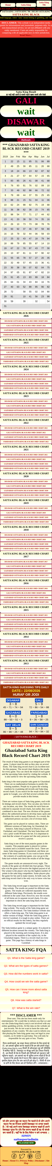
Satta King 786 (44, 3)
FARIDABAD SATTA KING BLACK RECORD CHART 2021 (26, 468)
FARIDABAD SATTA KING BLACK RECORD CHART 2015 (26, 629)
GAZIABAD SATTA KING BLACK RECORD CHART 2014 (26, 651)
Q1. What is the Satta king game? (26, 958)
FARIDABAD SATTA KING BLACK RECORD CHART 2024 (26, 388)
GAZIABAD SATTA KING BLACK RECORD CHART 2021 (26, 464)
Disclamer (40, 1161)
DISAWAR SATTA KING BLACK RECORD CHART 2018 (26, 535)
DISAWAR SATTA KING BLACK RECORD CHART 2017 (26, 562)
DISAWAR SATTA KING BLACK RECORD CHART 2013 (26, 669)
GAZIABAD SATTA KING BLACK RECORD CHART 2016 (26, 598)
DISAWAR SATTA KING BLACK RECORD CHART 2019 (26, 508)
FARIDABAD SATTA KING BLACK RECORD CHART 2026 (26, 335)
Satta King (26, 5)
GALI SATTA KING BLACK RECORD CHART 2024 (26, 379)
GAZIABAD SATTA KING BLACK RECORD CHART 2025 (26, 357)
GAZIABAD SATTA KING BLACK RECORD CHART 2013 (26, 678)
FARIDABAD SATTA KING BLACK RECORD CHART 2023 (26, 415)
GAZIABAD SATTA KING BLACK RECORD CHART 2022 (26, 437)
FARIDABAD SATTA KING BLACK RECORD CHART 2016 (26, 602)
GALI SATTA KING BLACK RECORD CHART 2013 (26, 673)
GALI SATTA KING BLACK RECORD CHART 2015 (26, 620)
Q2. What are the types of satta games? (26, 965)
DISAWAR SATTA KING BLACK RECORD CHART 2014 (26, 642)
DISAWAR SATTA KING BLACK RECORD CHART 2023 (26, 401)
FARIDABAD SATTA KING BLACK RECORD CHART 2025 (26, 361)
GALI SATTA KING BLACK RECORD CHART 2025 (26, 352)
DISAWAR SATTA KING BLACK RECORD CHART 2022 (26, 428)
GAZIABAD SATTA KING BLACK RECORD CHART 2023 (26, 410)
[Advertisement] (26, 64)
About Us (14, 1161)
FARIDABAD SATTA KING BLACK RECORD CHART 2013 (26, 682)
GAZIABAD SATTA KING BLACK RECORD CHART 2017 (26, 571)
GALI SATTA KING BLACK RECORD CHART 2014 (26, 647)
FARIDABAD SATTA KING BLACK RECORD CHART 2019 (26, 522)
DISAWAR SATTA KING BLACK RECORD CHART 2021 (26, 455)
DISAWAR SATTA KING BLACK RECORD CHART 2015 (26, 615)
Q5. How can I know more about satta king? (26, 991)
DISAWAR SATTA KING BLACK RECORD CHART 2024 (26, 375)
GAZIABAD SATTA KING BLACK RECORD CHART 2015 (26, 624)
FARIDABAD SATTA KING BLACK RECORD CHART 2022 (26, 442)
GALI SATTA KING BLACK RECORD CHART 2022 (26, 433)
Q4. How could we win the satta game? (26, 981)
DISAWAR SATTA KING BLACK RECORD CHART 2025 (26, 348)
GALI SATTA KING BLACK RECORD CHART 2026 (26, 326)
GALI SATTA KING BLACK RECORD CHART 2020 (26, 486)
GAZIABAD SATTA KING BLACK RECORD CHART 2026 (26, 330)
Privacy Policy (27, 1161)
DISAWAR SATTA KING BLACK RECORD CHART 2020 (26, 482)
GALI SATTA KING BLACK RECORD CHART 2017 (26, 566)
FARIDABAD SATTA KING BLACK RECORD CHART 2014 (26, 656)
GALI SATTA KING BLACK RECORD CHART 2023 (26, 406)
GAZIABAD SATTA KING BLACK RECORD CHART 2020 (26, 491)
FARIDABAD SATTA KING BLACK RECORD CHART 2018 (26, 549)
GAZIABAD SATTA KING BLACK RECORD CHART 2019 (26, 517)
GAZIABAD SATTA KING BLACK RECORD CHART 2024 (26, 384)
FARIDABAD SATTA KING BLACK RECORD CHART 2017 (26, 575)
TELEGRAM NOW (26, 1143)
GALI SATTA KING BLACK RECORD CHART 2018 (26, 540)
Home (8, 5)
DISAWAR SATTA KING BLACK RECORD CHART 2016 (26, 588)
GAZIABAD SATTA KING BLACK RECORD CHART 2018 (26, 544)
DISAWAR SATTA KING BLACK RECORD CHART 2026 (26, 321)
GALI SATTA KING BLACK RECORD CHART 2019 (26, 513)
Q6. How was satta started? (26, 1000)
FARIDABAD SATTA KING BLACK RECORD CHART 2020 (26, 495)
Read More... (26, 35)
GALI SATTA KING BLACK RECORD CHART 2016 (26, 593)
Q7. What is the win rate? (26, 1008)
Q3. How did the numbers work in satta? (26, 973)
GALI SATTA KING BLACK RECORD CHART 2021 (26, 459)
